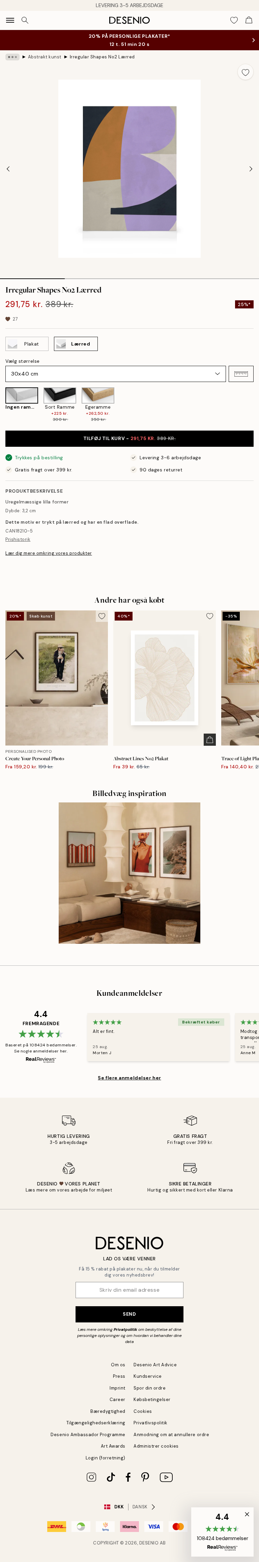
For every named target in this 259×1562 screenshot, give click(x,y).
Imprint (117, 1388)
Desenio (149, 1543)
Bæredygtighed (107, 1411)
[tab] (32, 276)
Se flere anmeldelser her (129, 1078)
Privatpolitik (125, 1329)
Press (119, 1376)
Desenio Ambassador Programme (88, 1434)
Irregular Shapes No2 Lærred (102, 57)
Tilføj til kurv (129, 438)
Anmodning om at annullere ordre (171, 1434)
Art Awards (113, 1446)
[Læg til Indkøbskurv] (210, 740)
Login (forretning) (105, 1458)
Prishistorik (17, 539)
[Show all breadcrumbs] (12, 57)
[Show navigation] (10, 20)
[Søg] (25, 20)
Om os (118, 1365)
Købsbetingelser (152, 1399)
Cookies (143, 1411)
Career (117, 1399)
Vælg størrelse (22, 361)
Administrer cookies (156, 1446)
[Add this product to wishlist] (245, 72)
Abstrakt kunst (44, 57)
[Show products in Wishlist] (234, 20)
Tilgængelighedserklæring (95, 1423)
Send (129, 1314)
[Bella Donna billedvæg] (129, 873)
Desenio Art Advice (155, 1365)
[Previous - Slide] (8, 168)
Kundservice (148, 1376)
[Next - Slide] (251, 168)
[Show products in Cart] (248, 20)
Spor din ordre (150, 1388)
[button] (241, 374)
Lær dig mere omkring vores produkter (48, 553)
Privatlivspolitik (151, 1423)
